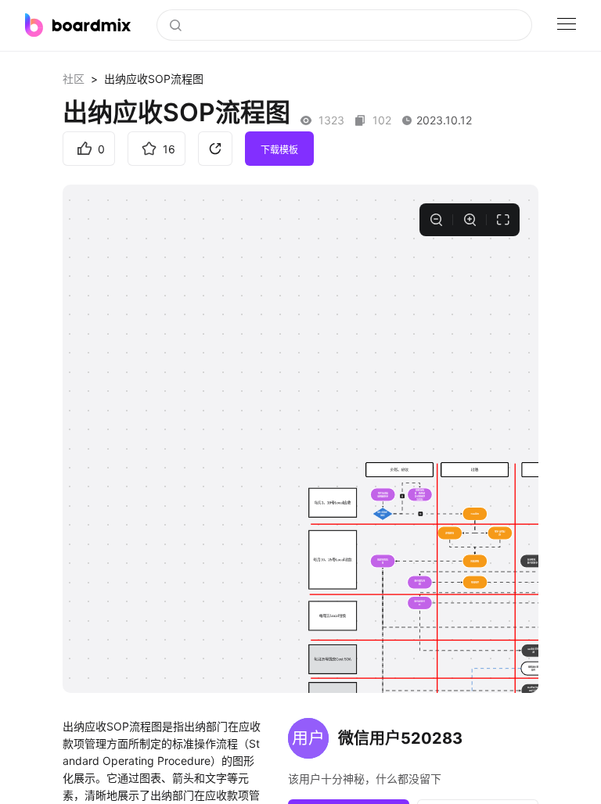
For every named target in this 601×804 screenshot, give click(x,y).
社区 (74, 78)
